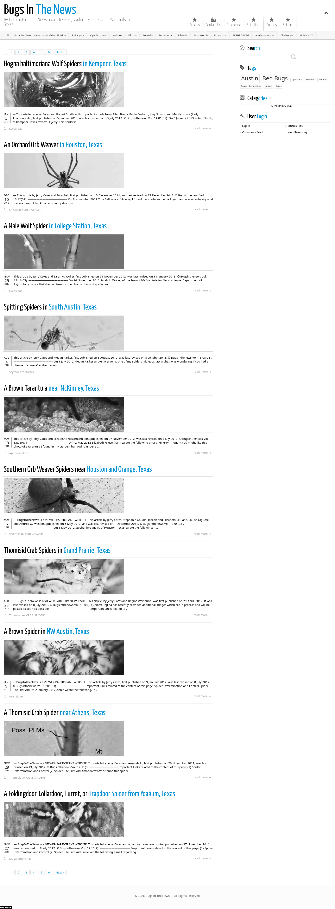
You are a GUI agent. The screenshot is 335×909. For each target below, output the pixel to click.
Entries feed (295, 126)
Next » (60, 52)
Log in (246, 126)
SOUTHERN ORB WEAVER (26, 534)
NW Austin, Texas (46, 632)
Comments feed (252, 132)
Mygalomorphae (20, 858)
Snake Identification (251, 86)
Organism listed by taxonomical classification (40, 35)
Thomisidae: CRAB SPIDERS (27, 615)
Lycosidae (15, 128)
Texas (278, 86)
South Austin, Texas (50, 307)
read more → (202, 128)
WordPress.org (297, 132)
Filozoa (132, 35)
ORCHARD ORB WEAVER (25, 210)
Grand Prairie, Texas (57, 550)
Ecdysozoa (220, 35)
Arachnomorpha (264, 35)
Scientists (254, 25)
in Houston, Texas (53, 145)
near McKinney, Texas (51, 388)
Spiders (288, 25)
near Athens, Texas (55, 713)
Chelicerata (287, 35)
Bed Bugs (275, 78)
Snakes (271, 25)
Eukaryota (78, 35)
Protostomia (200, 35)
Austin (249, 78)
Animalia (148, 35)
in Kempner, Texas (65, 64)
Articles (194, 25)
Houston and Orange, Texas (78, 469)
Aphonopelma (18, 453)
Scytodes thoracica (21, 372)
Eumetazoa (165, 35)
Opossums (297, 79)
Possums (310, 79)
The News (40, 10)
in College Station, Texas (55, 226)
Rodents (323, 79)
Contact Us (213, 25)
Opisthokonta (98, 35)
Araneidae (16, 696)
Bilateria (182, 35)
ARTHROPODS (241, 35)
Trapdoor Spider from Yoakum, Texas (89, 794)
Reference (234, 25)
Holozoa (117, 35)
